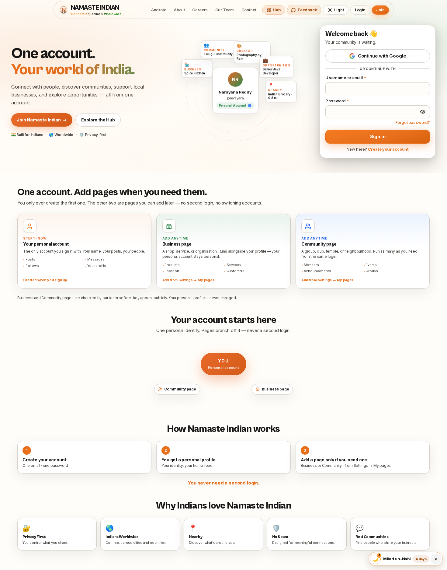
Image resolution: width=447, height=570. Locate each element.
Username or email (345, 77)
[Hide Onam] (436, 559)
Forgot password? (412, 122)
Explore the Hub (98, 119)
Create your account (388, 149)
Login (360, 9)
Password (337, 100)
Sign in (378, 136)
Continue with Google (382, 56)
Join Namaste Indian (42, 119)
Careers (200, 9)
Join (380, 9)
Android (159, 9)
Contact (248, 9)
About (179, 9)
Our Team (224, 9)
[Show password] (422, 111)
